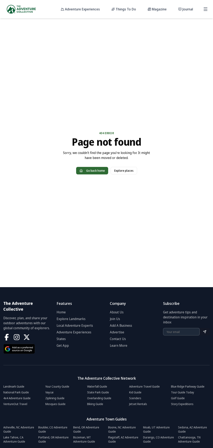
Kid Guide (135, 392)
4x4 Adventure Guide (17, 398)
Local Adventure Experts (75, 325)
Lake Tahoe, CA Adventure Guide (14, 439)
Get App (63, 345)
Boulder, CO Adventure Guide (52, 429)
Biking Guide (95, 404)
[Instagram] (16, 337)
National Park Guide (16, 392)
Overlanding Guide (99, 398)
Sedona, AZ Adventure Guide (192, 429)
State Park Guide (98, 392)
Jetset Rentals (138, 404)
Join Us (115, 319)
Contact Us (118, 339)
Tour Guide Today (182, 392)
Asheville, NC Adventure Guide (18, 429)
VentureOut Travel (15, 404)
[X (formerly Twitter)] (26, 337)
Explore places (124, 171)
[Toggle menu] (205, 9)
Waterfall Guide (97, 386)
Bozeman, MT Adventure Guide (84, 439)
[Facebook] (6, 337)
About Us (117, 312)
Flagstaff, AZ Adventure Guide (123, 439)
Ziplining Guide (54, 398)
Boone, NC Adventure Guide (122, 429)
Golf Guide (178, 398)
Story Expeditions (182, 404)
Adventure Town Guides (107, 419)
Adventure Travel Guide (144, 386)
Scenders (135, 398)
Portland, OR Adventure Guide (53, 439)
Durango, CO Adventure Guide (158, 439)
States (61, 339)
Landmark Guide (13, 386)
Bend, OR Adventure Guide (86, 429)
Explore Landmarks (71, 319)
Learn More (118, 345)
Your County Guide (57, 386)
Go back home (95, 171)
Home (61, 312)
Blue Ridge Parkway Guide (187, 386)
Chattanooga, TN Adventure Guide (189, 439)
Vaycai (49, 392)
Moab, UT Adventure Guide (156, 429)
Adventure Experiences (74, 332)
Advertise (117, 332)
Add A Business (121, 325)
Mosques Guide (55, 404)
